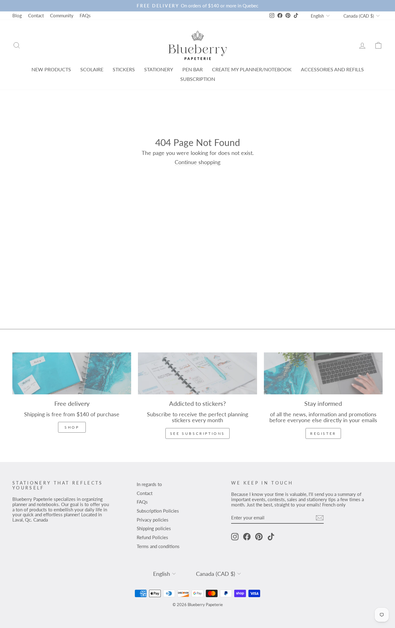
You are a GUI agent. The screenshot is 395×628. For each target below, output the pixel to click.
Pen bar (192, 69)
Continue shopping (197, 162)
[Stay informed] (323, 373)
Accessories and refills (332, 69)
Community (61, 15)
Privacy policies (152, 519)
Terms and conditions (158, 546)
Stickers (124, 69)
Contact (36, 15)
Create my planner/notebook (252, 69)
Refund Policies (152, 537)
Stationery (158, 69)
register (323, 433)
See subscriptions (197, 433)
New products (51, 69)
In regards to (149, 484)
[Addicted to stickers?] (197, 373)
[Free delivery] (71, 373)
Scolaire (91, 69)
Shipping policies (154, 528)
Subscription (197, 79)
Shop (71, 427)
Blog (17, 15)
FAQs (85, 15)
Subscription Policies (158, 511)
